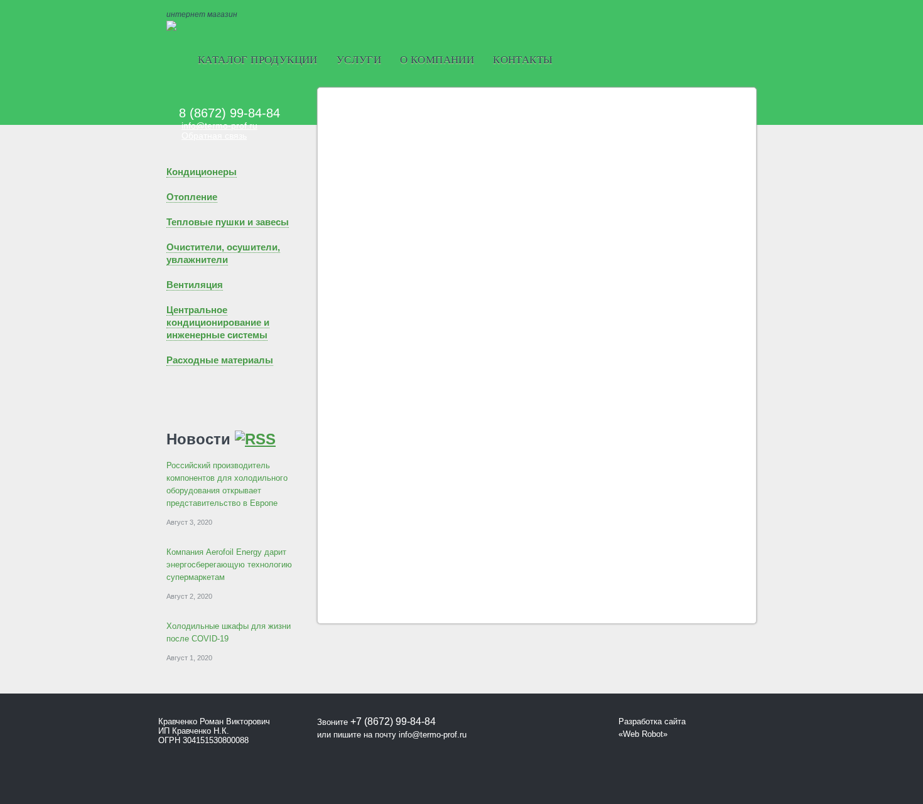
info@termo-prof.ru (219, 126)
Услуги (359, 60)
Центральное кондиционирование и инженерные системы (217, 322)
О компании (437, 60)
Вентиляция (194, 284)
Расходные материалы (219, 360)
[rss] (255, 439)
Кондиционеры (201, 171)
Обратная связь (214, 136)
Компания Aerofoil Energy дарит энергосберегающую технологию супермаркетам (229, 564)
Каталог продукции (258, 60)
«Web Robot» (642, 734)
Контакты (523, 60)
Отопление (191, 196)
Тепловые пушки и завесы (227, 222)
